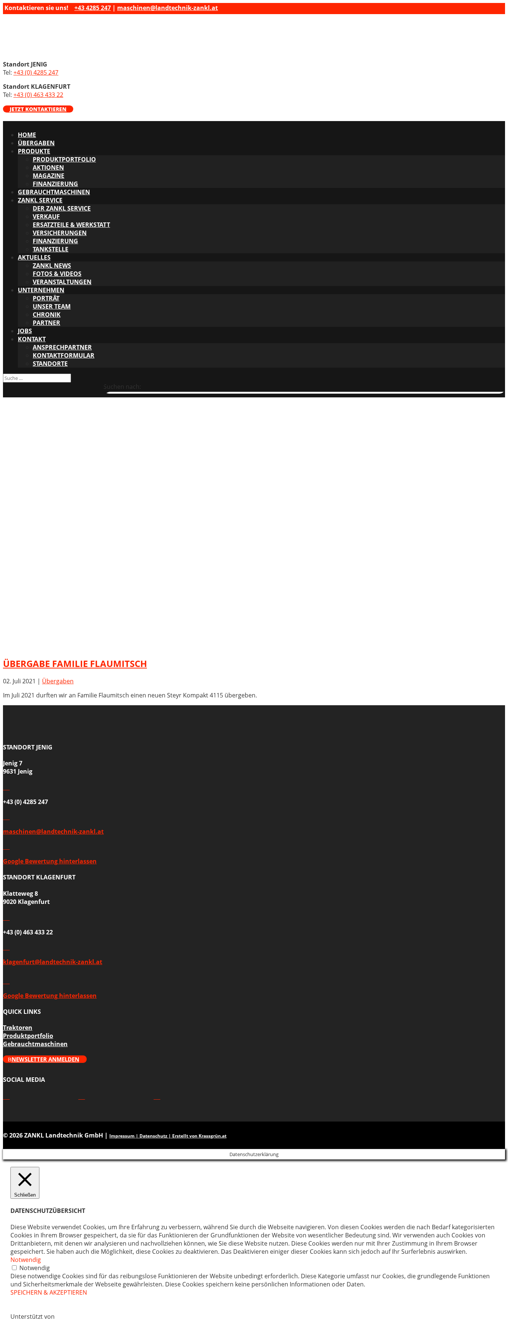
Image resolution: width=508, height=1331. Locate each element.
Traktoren (17, 1028)
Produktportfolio (64, 159)
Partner (46, 323)
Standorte (50, 363)
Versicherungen (60, 233)
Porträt (46, 298)
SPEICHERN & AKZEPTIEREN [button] (48, 1292)
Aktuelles (34, 257)
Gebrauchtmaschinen (54, 192)
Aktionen (48, 167)
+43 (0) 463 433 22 (38, 95)
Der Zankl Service (62, 208)
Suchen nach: (122, 387)
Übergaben (36, 143)
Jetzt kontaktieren (38, 109)
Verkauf (46, 216)
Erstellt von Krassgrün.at (199, 1136)
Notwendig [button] (25, 1260)
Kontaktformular (63, 355)
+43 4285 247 (92, 8)
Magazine (48, 176)
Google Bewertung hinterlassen (50, 861)
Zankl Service (40, 200)
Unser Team (52, 306)
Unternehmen (41, 290)
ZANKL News (52, 265)
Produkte (34, 151)
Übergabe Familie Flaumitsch (75, 663)
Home (27, 135)
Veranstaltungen (62, 282)
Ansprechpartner (62, 347)
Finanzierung (55, 184)
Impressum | (124, 1136)
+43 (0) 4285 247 (35, 72)
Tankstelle (50, 249)
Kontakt (32, 339)
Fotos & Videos (57, 274)
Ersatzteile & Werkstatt (71, 225)
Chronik (47, 314)
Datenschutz (153, 1136)
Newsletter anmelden (45, 1059)
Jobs (25, 331)
